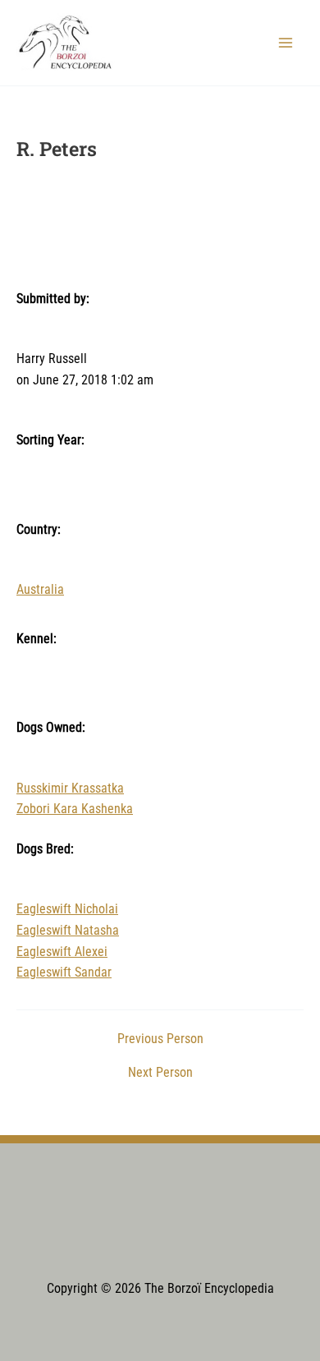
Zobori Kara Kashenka (74, 809)
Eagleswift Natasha (67, 930)
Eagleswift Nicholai (67, 909)
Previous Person (160, 1039)
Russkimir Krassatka (70, 788)
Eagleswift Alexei (61, 952)
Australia (40, 589)
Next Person (160, 1073)
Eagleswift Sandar (64, 972)
